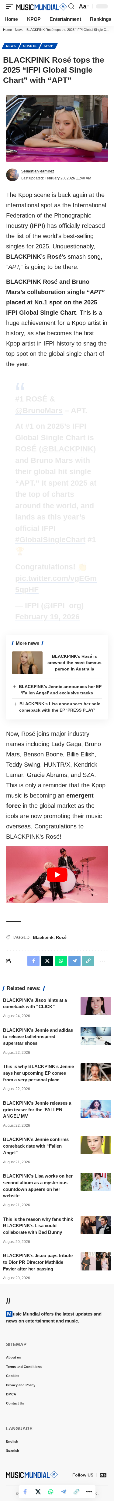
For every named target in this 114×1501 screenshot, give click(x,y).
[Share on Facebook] (25, 1491)
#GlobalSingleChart (50, 539)
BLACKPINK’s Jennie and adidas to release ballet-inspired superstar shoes (38, 1036)
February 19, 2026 (47, 616)
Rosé (61, 937)
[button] (11, 6)
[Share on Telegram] (63, 1491)
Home (7, 29)
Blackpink (43, 937)
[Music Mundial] (41, 6)
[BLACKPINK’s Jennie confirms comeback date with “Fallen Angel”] (96, 1145)
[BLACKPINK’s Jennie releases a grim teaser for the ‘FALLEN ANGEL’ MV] (96, 1109)
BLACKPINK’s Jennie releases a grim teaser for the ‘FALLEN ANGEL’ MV (37, 1109)
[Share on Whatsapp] (50, 1491)
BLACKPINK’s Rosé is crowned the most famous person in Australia (74, 662)
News (19, 29)
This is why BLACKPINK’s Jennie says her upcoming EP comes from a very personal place (38, 1073)
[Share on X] (38, 1491)
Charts (30, 46)
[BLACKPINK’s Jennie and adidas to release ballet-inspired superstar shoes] (96, 1036)
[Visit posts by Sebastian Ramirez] (12, 175)
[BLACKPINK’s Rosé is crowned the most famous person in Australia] (27, 662)
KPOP (49, 46)
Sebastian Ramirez (37, 171)
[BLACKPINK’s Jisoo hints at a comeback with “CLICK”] (96, 1006)
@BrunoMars (39, 410)
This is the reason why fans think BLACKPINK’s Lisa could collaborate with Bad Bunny (38, 1226)
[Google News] (103, 1475)
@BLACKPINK (67, 448)
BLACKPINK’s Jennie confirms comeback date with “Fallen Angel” (36, 1146)
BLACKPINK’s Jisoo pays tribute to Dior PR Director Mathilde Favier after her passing (38, 1262)
